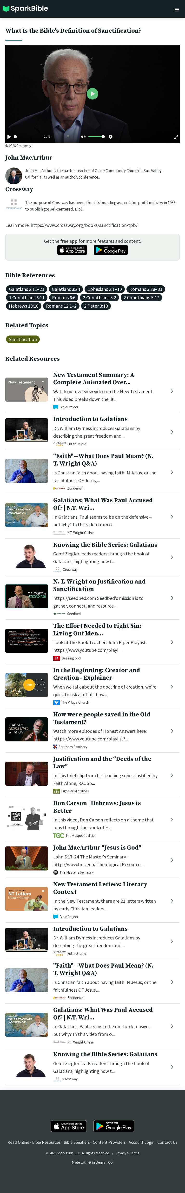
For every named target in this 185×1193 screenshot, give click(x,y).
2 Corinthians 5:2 (99, 297)
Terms (134, 1153)
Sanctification (23, 339)
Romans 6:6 (63, 297)
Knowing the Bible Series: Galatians (105, 545)
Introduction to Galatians (90, 419)
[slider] (15, 136)
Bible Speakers (77, 1142)
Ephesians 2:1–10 (104, 289)
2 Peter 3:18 (96, 306)
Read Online (18, 1142)
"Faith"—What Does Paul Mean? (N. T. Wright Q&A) (103, 460)
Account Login (141, 1142)
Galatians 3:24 (66, 289)
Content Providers (109, 1142)
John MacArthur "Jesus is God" (97, 847)
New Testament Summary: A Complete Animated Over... (93, 378)
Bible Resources (46, 1142)
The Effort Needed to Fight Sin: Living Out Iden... (97, 629)
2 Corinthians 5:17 (141, 297)
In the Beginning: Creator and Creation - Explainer (96, 674)
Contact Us (167, 1142)
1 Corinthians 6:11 (27, 297)
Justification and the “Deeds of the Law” (102, 762)
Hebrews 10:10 (24, 306)
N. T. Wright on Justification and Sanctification (99, 585)
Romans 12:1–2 (61, 306)
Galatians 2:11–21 (26, 289)
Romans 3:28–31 (145, 289)
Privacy (120, 1153)
